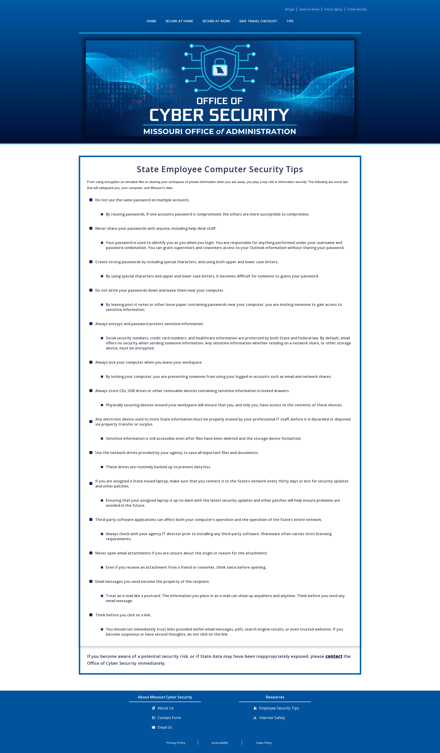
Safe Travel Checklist (258, 21)
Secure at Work (216, 21)
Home (151, 21)
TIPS (289, 21)
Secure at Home (179, 21)
